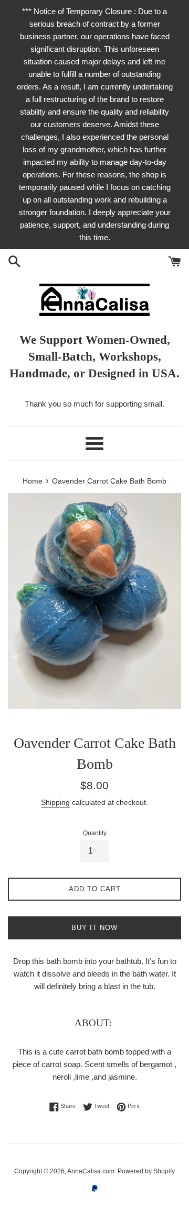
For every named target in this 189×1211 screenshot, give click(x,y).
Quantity (95, 833)
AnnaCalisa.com (90, 1171)
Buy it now (94, 928)
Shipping (55, 802)
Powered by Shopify (146, 1171)
